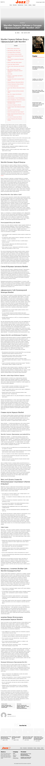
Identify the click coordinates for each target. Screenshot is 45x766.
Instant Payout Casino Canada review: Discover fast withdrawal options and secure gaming (38, 104)
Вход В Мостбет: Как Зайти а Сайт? (14, 50)
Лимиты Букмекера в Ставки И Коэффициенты (16, 97)
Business (22, 22)
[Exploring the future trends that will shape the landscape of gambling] (38, 61)
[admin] (3, 715)
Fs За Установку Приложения (13, 85)
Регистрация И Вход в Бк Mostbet (14, 52)
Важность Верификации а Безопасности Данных (16, 99)
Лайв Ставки (10, 73)
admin (18, 32)
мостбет (2, 175)
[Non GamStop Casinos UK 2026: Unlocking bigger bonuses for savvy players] (38, 111)
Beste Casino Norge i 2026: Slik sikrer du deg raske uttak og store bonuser (38, 91)
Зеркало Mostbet (11, 96)
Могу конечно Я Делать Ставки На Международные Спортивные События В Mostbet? (15, 70)
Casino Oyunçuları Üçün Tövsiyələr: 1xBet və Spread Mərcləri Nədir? (6, 706)
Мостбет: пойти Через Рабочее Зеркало (15, 62)
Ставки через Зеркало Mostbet (13, 64)
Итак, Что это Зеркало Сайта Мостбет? (15, 94)
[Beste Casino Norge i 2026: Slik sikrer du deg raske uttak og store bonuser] (38, 85)
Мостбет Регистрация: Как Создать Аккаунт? (16, 111)
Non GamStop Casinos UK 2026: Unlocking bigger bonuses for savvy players (37, 117)
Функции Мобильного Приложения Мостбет (16, 82)
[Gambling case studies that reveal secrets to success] (38, 74)
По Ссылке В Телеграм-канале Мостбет (15, 116)
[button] (3, 2)
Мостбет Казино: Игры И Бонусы (14, 48)
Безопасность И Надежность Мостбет (14, 104)
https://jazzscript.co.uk (11, 716)
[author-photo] (1, 740)
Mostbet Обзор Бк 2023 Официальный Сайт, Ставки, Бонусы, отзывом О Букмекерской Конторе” (23, 707)
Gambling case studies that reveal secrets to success (37, 79)
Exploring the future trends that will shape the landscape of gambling (38, 67)
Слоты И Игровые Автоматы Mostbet (15, 54)
